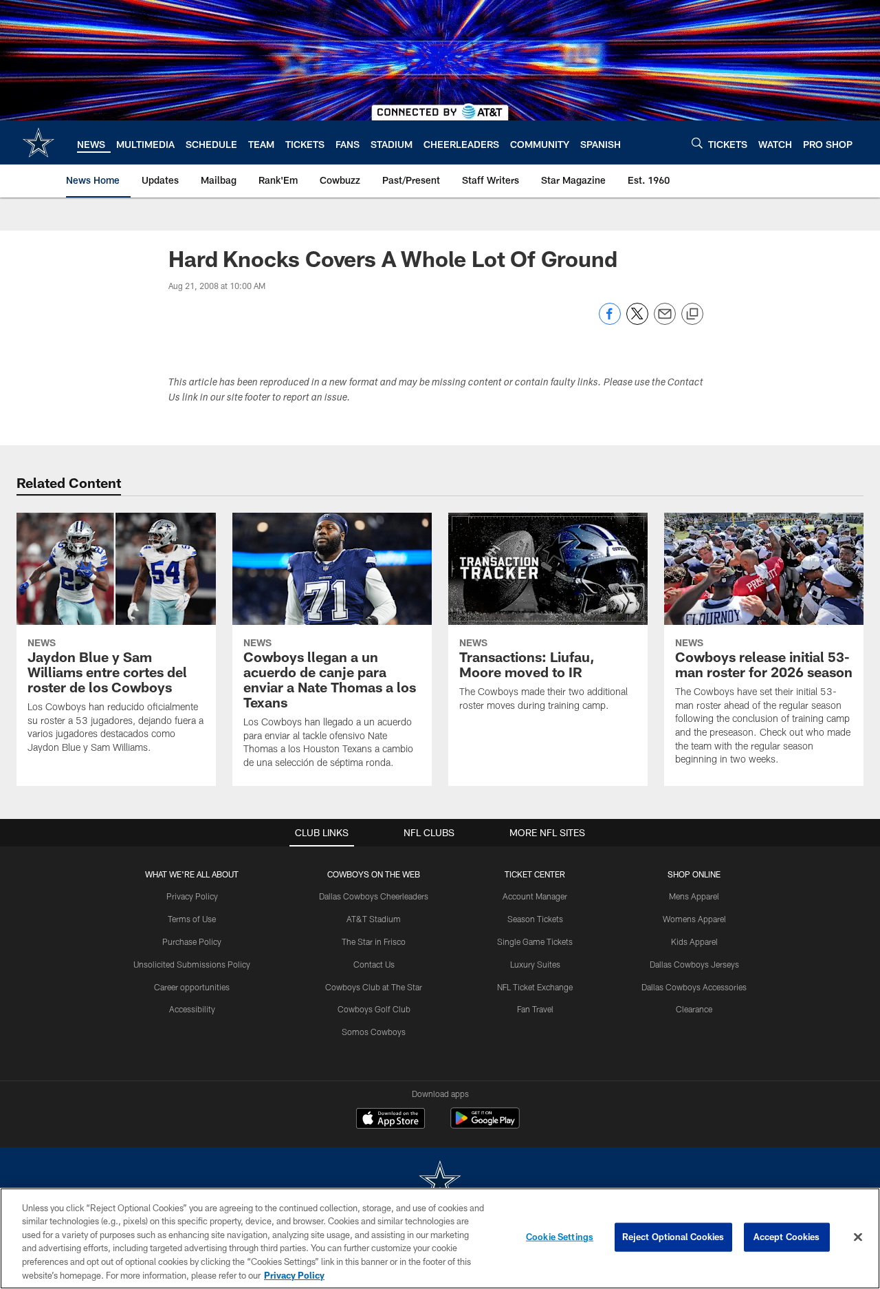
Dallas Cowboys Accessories (694, 987)
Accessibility (192, 1009)
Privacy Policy (192, 896)
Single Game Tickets (535, 941)
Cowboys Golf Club (374, 1009)
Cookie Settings (559, 1236)
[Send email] (665, 321)
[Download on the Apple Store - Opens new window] (390, 1119)
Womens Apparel (694, 919)
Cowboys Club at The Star (373, 987)
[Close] (858, 1237)
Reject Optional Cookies (673, 1236)
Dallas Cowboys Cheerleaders (373, 896)
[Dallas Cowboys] (440, 1182)
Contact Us (374, 964)
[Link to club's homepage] (38, 142)
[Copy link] (692, 314)
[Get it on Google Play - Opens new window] (485, 1125)
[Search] (697, 143)
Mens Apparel (694, 896)
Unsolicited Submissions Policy (191, 964)
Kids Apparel (694, 941)
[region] (440, 1238)
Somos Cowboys (374, 1031)
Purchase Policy (191, 941)
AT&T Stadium (373, 919)
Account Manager (535, 896)
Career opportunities (192, 987)
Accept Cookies (787, 1236)
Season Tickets (535, 919)
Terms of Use (192, 919)
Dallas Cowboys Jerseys (694, 964)
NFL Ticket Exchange (535, 987)
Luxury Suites (535, 964)
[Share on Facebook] (610, 321)
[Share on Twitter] (637, 321)
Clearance (694, 1009)
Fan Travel (535, 1009)
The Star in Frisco (374, 941)
